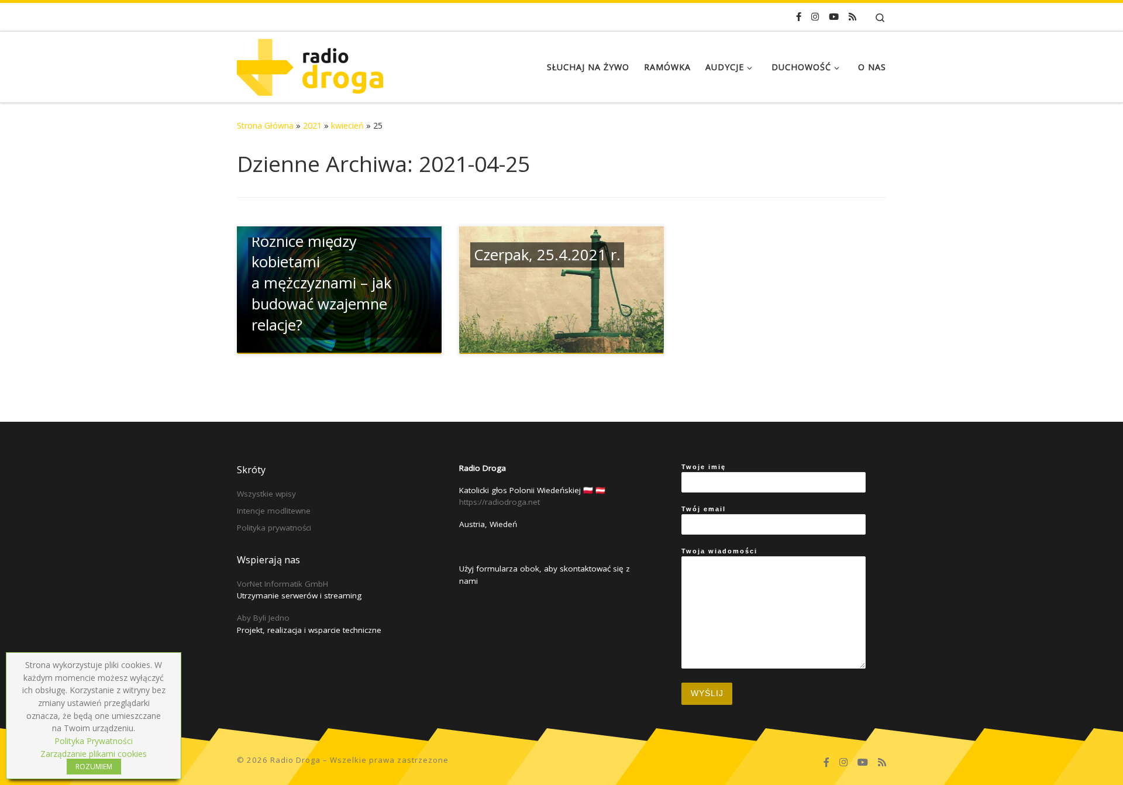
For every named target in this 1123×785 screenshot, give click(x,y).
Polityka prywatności (274, 527)
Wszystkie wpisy (266, 493)
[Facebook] (798, 16)
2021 (312, 125)
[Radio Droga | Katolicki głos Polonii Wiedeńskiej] (310, 64)
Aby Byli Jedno (263, 617)
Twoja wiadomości (719, 551)
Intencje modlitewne (274, 510)
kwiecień (347, 125)
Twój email (703, 508)
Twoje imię (703, 466)
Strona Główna (265, 125)
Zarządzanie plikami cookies (93, 753)
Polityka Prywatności (93, 740)
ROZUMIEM (93, 767)
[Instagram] (815, 16)
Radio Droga (295, 760)
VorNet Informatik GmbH (282, 584)
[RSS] (852, 16)
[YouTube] (834, 16)
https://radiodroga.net (499, 502)
